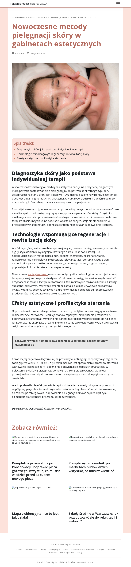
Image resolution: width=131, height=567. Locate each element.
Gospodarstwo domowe (82, 549)
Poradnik (21, 17)
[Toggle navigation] (118, 3)
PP (13, 17)
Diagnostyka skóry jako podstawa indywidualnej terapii (50, 149)
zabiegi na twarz (38, 274)
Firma (65, 549)
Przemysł (53, 552)
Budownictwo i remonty (35, 549)
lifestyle (100, 549)
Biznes (19, 549)
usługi (79, 552)
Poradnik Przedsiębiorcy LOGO (28, 3)
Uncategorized (67, 552)
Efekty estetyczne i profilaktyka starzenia (41, 158)
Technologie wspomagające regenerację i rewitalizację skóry (53, 154)
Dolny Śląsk (55, 549)
